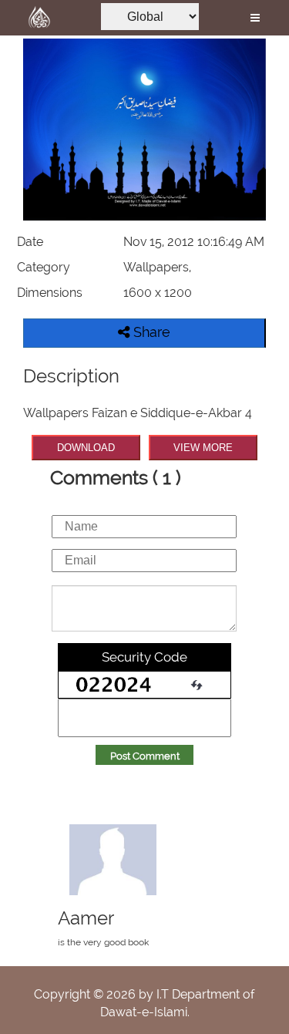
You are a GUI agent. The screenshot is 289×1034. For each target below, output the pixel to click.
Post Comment (145, 756)
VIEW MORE (203, 447)
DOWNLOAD (86, 447)
